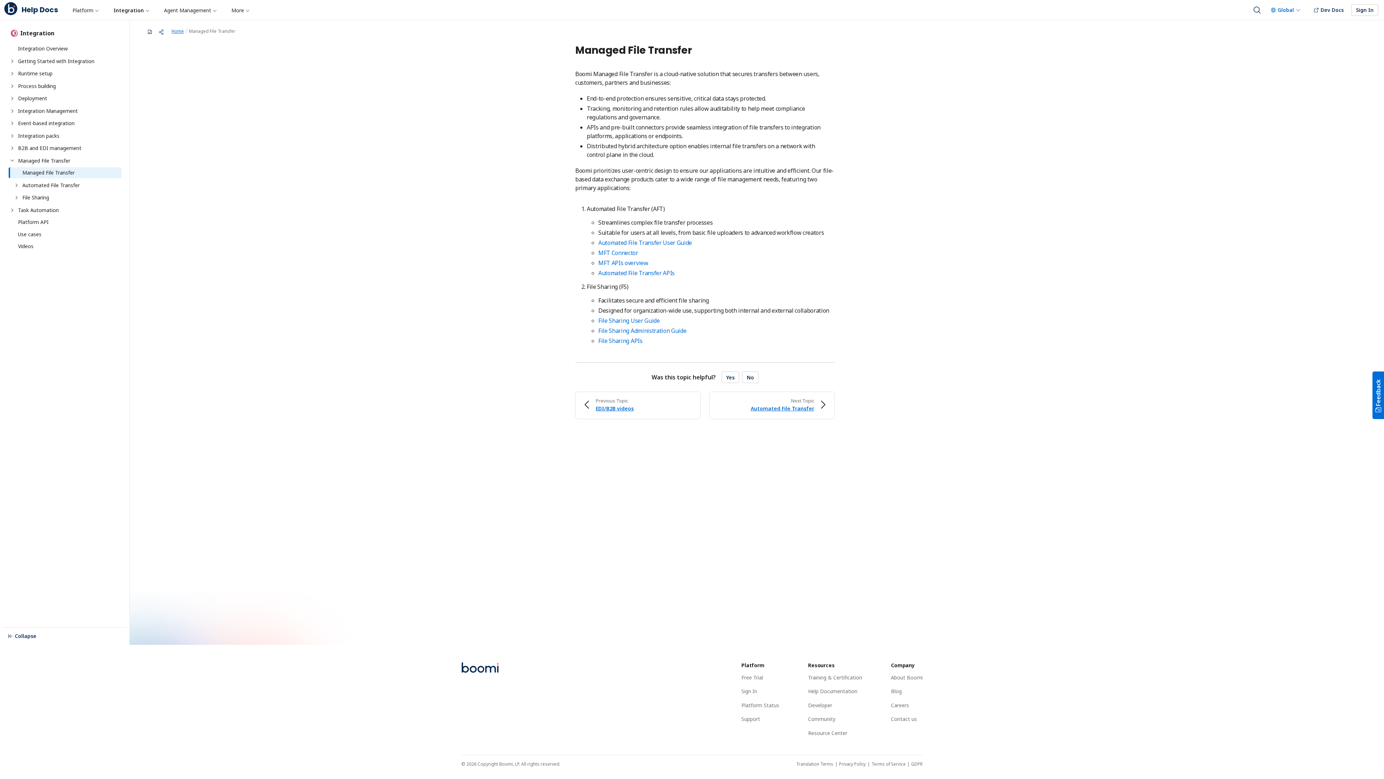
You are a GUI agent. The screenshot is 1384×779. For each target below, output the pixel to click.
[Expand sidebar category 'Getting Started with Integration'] (12, 61)
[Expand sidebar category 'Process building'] (12, 86)
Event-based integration (46, 123)
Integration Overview (43, 48)
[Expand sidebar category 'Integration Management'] (12, 111)
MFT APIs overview (623, 263)
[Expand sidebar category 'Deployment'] (12, 98)
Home (178, 31)
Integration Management (48, 110)
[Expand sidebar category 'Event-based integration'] (12, 123)
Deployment (32, 98)
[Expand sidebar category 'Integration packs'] (12, 136)
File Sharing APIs (620, 341)
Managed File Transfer (44, 160)
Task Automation (38, 210)
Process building (37, 86)
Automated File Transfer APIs (636, 273)
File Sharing (35, 197)
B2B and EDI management (49, 148)
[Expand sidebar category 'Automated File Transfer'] (17, 185)
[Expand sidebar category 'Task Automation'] (12, 210)
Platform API (33, 222)
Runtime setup (35, 73)
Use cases (29, 234)
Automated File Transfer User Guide (645, 243)
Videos (26, 246)
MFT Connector (618, 253)
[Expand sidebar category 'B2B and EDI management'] (12, 148)
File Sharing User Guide (629, 321)
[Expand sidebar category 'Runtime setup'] (12, 73)
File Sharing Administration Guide (642, 331)
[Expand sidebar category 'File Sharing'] (17, 197)
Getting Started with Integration (56, 61)
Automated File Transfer (51, 185)
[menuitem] (85, 10)
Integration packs (38, 135)
